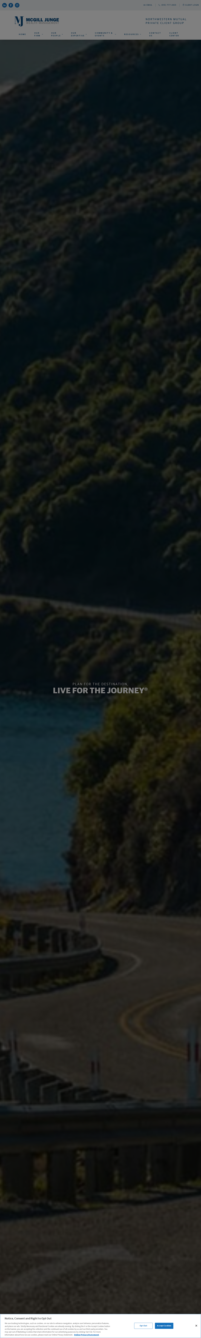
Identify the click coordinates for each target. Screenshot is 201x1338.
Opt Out (143, 1326)
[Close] (196, 1325)
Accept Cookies (164, 1326)
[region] (100, 1326)
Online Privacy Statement (86, 1335)
